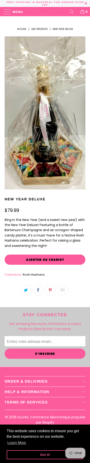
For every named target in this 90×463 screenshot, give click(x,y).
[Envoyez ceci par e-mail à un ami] (63, 290)
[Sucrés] (45, 11)
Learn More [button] (16, 443)
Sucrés (23, 417)
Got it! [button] (45, 455)
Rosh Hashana (34, 275)
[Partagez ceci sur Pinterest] (50, 290)
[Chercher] (73, 11)
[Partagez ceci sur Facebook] (38, 290)
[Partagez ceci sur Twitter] (26, 290)
